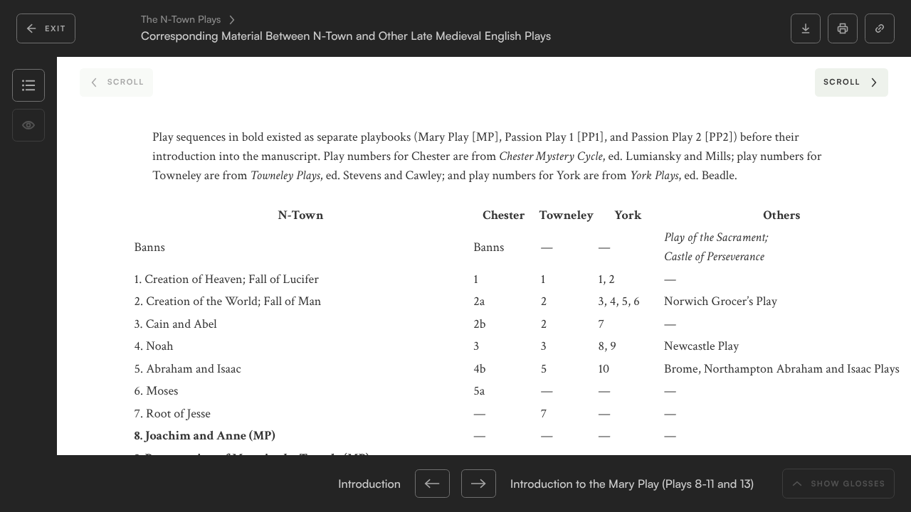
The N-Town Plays (181, 20)
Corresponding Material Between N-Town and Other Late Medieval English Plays (346, 36)
